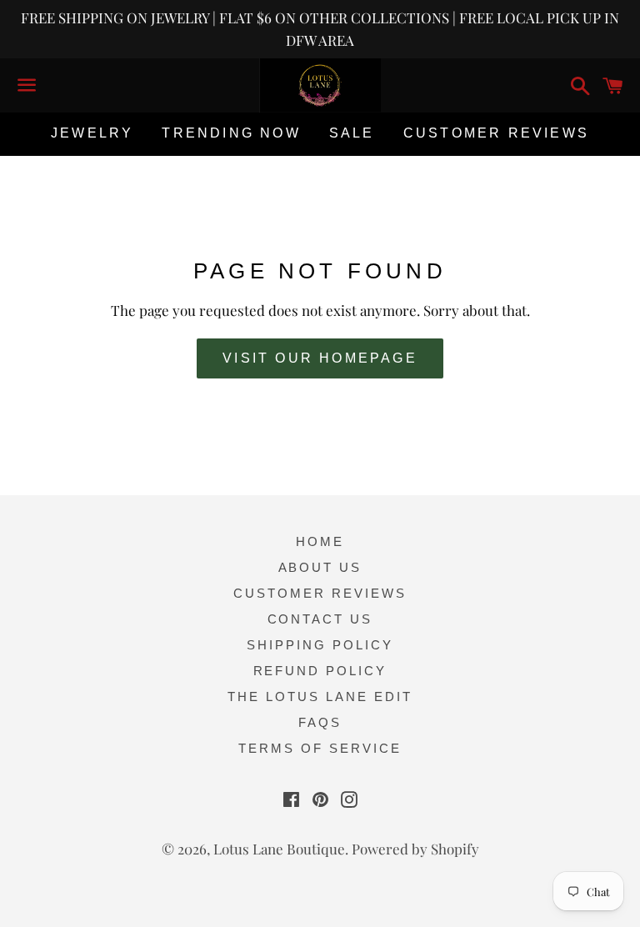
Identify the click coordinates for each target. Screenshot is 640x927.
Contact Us (320, 619)
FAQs (320, 722)
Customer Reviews (496, 133)
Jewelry (92, 133)
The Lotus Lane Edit (320, 696)
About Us (320, 567)
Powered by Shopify (415, 848)
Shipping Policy (320, 645)
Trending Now (231, 133)
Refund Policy (320, 671)
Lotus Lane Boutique (279, 848)
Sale (352, 133)
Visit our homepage (320, 358)
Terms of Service (320, 748)
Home (320, 541)
